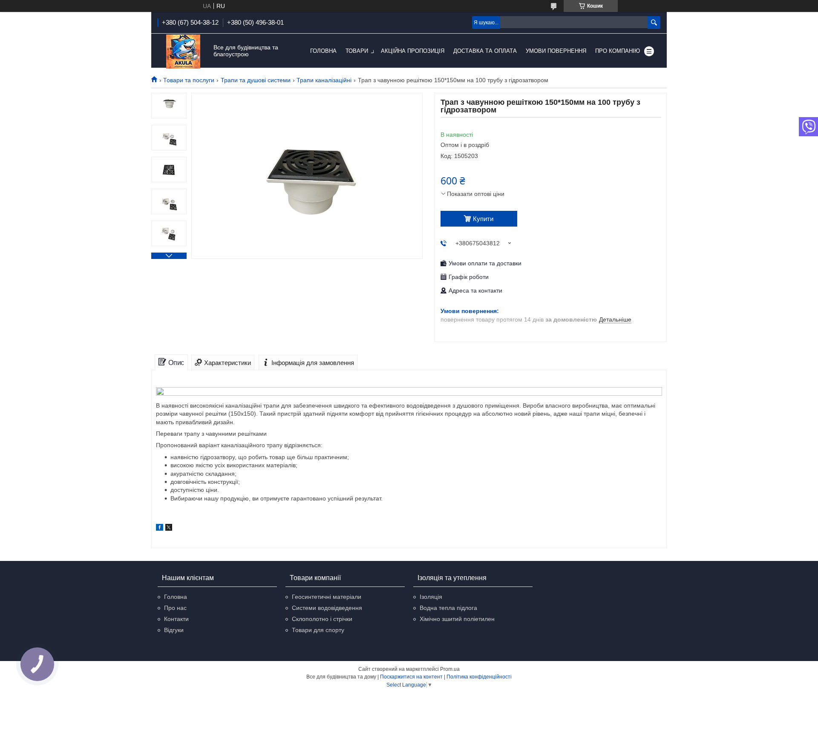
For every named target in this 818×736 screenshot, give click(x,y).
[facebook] (159, 528)
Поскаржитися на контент (411, 677)
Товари (357, 51)
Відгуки (174, 630)
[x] (168, 528)
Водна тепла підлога (448, 607)
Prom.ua (450, 669)
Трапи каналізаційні (324, 80)
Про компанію (617, 51)
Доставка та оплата (485, 51)
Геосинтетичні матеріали (326, 596)
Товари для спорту (318, 630)
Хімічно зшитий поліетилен (457, 618)
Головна (323, 51)
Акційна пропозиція (412, 51)
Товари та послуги (188, 80)
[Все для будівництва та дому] (183, 51)
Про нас (175, 607)
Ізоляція (431, 596)
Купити (483, 218)
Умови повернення (556, 51)
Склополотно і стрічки (322, 618)
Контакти (176, 618)
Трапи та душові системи (256, 80)
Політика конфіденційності (479, 677)
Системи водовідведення (327, 607)
